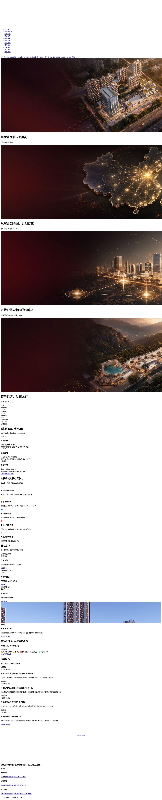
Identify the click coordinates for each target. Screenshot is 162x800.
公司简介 (4, 777)
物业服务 (7, 38)
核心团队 (23, 777)
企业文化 (10, 777)
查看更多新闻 (5, 724)
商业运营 (7, 40)
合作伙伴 (4, 794)
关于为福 (7, 29)
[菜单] (1, 55)
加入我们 (7, 45)
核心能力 (7, 34)
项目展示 (7, 36)
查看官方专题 (5, 636)
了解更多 (4, 568)
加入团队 (10, 794)
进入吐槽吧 (81, 735)
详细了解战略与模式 (7, 474)
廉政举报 (23, 794)
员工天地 (7, 49)
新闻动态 (7, 47)
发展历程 (17, 777)
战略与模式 (8, 31)
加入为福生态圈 (6, 654)
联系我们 (7, 52)
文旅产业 (7, 43)
